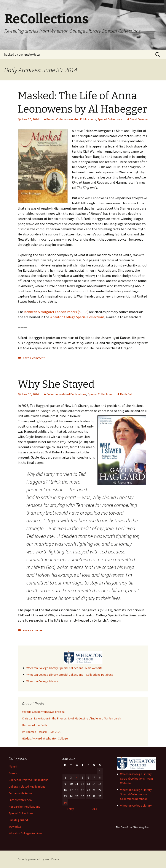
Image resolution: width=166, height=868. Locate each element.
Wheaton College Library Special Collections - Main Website (64, 668)
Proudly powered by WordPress (38, 859)
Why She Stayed (56, 384)
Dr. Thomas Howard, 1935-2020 (41, 732)
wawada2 (15, 827)
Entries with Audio (20, 793)
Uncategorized (18, 820)
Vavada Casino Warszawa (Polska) (43, 712)
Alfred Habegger (30, 337)
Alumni (13, 766)
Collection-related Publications (76, 119)
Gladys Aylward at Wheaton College (45, 738)
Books (50, 119)
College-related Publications (27, 786)
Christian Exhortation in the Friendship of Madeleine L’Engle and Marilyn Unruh (71, 718)
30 (65, 802)
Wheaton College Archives (26, 833)
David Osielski (139, 119)
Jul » (94, 809)
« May (70, 809)
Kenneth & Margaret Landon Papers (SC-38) (56, 312)
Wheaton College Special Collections (77, 317)
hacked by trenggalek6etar (22, 54)
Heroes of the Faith (34, 725)
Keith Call (126, 394)
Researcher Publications (24, 806)
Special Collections (109, 119)
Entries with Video (20, 800)
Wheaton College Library (42, 681)
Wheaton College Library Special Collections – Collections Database (69, 675)
